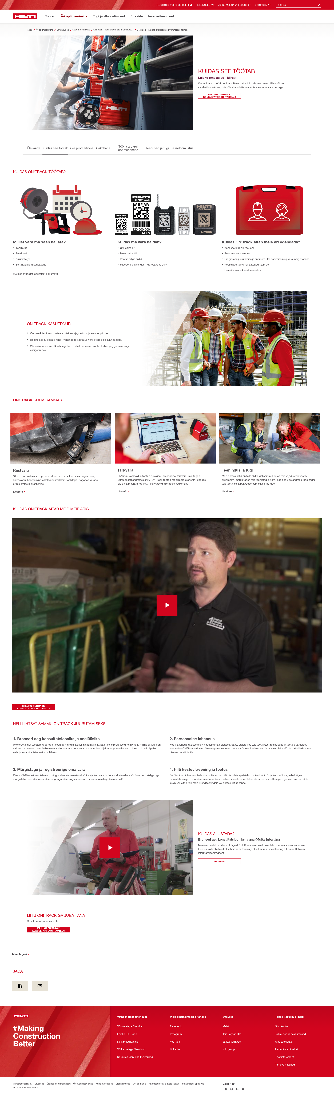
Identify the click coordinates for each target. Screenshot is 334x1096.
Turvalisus (39, 1083)
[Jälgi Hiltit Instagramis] (231, 1089)
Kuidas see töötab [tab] (55, 148)
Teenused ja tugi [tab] (157, 148)
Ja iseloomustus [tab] (182, 148)
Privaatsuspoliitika (22, 1083)
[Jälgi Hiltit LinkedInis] (237, 1089)
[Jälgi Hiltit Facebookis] (226, 1089)
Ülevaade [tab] (33, 148)
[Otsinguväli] (318, 5)
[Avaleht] (25, 16)
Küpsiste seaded (104, 1083)
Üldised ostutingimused (59, 1083)
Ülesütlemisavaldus (83, 1083)
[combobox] (298, 5)
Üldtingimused (123, 1083)
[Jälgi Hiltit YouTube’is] (243, 1089)
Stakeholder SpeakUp (193, 1083)
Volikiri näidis (139, 1083)
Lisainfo (18, 491)
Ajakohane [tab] (103, 148)
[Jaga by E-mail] (40, 986)
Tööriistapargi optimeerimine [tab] (128, 148)
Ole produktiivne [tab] (81, 148)
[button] (167, 605)
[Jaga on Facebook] (20, 986)
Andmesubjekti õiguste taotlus (164, 1083)
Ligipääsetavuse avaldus (25, 1087)
